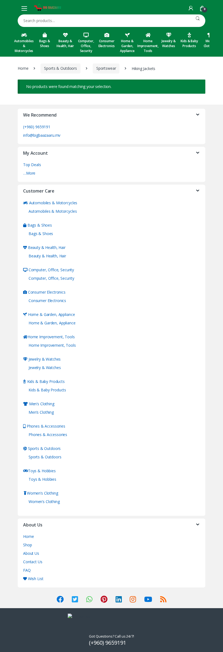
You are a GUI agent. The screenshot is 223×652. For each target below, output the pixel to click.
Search (197, 20)
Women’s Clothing (42, 493)
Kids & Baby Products (189, 43)
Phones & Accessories (45, 426)
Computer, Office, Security (86, 46)
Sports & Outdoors (60, 68)
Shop (27, 544)
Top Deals (32, 164)
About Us (31, 553)
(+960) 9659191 (36, 126)
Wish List (35, 578)
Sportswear (106, 68)
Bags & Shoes (44, 43)
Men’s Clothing (41, 403)
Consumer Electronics (106, 43)
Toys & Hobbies (42, 470)
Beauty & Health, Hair (65, 43)
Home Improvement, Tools (148, 46)
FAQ (27, 570)
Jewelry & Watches (169, 43)
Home (23, 68)
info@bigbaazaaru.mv (41, 135)
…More (29, 173)
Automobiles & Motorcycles (23, 46)
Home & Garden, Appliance (127, 46)
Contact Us (32, 561)
